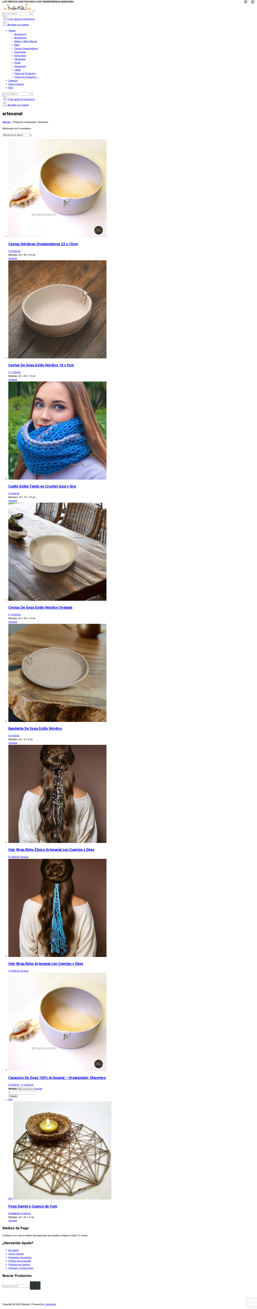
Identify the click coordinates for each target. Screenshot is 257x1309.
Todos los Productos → (26, 77)
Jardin (17, 70)
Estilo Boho (20, 55)
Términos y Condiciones (20, 1268)
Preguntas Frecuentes (19, 1257)
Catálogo (13, 80)
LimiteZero (50, 1304)
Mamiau (6, 122)
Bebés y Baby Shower (25, 41)
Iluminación (20, 66)
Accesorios (20, 34)
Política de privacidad (19, 1261)
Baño (16, 45)
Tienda (11, 30)
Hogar (17, 62)
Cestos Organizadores (26, 48)
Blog (10, 87)
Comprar (13, 1096)
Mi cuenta (13, 1250)
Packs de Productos (25, 73)
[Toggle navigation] (34, 10)
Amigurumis (20, 37)
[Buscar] (31, 13)
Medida (12, 1088)
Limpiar (38, 1088)
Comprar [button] (12, 258)
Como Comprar (16, 84)
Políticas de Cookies (19, 1264)
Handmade (19, 59)
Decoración (20, 52)
